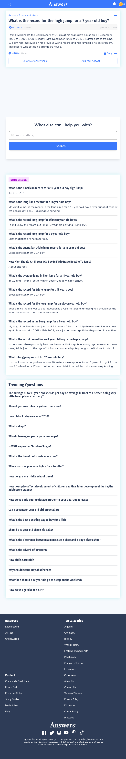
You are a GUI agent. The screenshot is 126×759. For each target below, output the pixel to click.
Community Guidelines (17, 681)
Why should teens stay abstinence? (30, 570)
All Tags (9, 632)
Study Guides (12, 699)
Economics (69, 669)
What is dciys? (17, 426)
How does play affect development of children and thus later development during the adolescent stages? (61, 488)
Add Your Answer (91, 60)
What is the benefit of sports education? (33, 456)
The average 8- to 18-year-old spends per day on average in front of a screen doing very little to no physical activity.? (62, 394)
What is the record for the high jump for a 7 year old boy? (59, 20)
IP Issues (69, 717)
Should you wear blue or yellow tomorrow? (35, 406)
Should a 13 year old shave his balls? (31, 530)
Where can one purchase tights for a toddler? (36, 466)
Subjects (12, 15)
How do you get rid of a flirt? (26, 590)
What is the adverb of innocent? (28, 550)
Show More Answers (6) (35, 60)
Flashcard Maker (14, 693)
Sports (21, 15)
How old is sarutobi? (21, 560)
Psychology (70, 657)
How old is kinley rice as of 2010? (29, 416)
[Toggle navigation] (4, 4)
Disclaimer (69, 705)
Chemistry (69, 632)
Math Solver (11, 705)
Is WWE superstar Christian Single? (30, 446)
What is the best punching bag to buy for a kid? (37, 520)
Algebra (68, 626)
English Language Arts (76, 650)
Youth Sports (32, 15)
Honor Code (11, 687)
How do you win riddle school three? (31, 476)
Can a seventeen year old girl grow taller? (34, 510)
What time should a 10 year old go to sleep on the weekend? (45, 580)
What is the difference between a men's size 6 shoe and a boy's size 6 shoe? (55, 540)
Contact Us (70, 687)
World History (71, 644)
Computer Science (74, 663)
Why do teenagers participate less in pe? (33, 436)
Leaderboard (12, 626)
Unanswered (12, 638)
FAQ (7, 711)
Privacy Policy (71, 699)
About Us (69, 681)
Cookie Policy (71, 711)
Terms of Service (73, 693)
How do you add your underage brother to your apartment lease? (48, 500)
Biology (68, 638)
